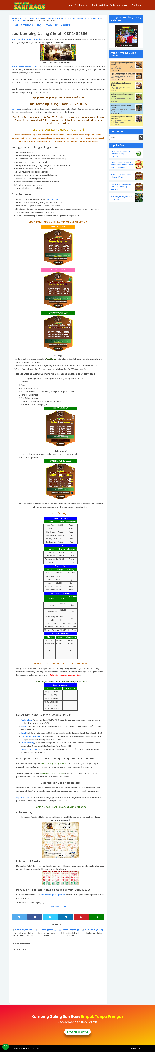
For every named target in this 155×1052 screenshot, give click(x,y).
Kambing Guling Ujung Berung (46, 934)
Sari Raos (16, 109)
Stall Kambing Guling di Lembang (70, 934)
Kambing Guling (100, 5)
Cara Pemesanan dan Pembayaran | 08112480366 (120, 154)
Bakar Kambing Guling (93, 933)
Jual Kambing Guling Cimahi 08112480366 (75, 18)
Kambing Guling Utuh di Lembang (121, 197)
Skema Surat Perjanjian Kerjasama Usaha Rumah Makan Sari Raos (122, 165)
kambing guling (96, 18)
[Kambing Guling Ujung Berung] (46, 930)
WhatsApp (137, 5)
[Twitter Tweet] (19, 917)
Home (70, 5)
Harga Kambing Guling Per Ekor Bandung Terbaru (121, 187)
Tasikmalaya (26, 720)
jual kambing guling (35, 18)
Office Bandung (27, 742)
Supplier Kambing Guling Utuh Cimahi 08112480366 (23, 934)
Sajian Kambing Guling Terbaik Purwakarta (123, 74)
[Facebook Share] (35, 917)
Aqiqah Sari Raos (23, 797)
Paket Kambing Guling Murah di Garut (121, 175)
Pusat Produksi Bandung (31, 736)
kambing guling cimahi (19, 20)
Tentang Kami (82, 5)
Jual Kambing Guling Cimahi (26, 39)
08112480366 (52, 199)
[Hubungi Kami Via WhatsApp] (5, 1046)
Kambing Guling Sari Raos (24, 66)
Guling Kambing (22, 18)
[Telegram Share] (50, 917)
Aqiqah (125, 5)
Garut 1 (24, 726)
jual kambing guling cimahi (51, 18)
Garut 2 (24, 733)
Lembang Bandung (29, 749)
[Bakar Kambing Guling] (93, 930)
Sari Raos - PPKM (58, 907)
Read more (120, 70)
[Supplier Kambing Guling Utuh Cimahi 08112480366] (23, 930)
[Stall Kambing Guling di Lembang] (70, 930)
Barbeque (115, 5)
